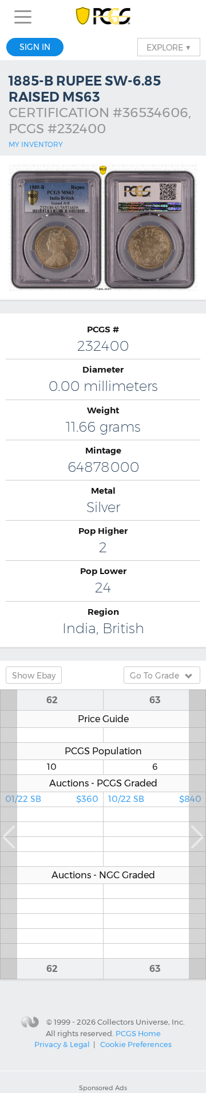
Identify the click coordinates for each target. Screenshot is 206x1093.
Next (197, 834)
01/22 (51, 799)
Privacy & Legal (62, 1044)
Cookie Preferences (136, 1044)
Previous (8, 834)
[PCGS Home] (103, 17)
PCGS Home (138, 1033)
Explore (168, 47)
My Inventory (36, 144)
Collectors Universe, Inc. (141, 1021)
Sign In (34, 47)
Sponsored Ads (103, 1088)
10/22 (154, 799)
